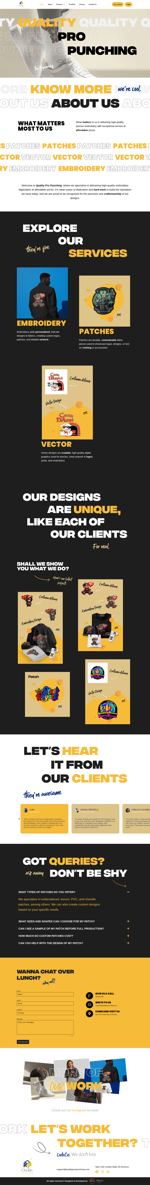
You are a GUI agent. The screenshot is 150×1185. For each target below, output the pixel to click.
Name (19, 991)
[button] (19, 818)
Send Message (23, 1042)
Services (59, 4)
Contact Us (93, 4)
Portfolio (72, 4)
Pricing (81, 4)
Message (19, 1019)
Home (42, 4)
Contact (20, 1009)
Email (19, 1000)
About (50, 4)
